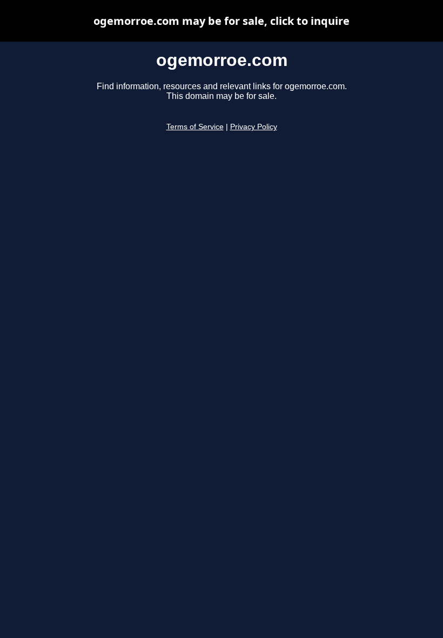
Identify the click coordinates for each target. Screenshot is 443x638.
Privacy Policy (253, 127)
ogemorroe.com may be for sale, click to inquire (221, 21)
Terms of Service (195, 127)
